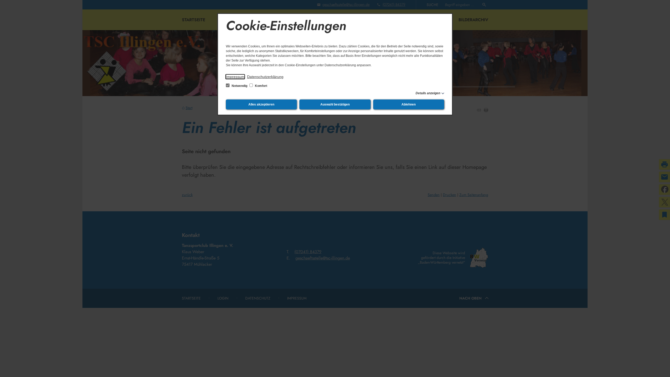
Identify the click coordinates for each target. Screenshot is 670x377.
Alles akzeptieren (261, 104)
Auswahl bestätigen (335, 104)
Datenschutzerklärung (265, 77)
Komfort (260, 86)
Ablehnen (408, 104)
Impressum (235, 77)
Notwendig (239, 86)
